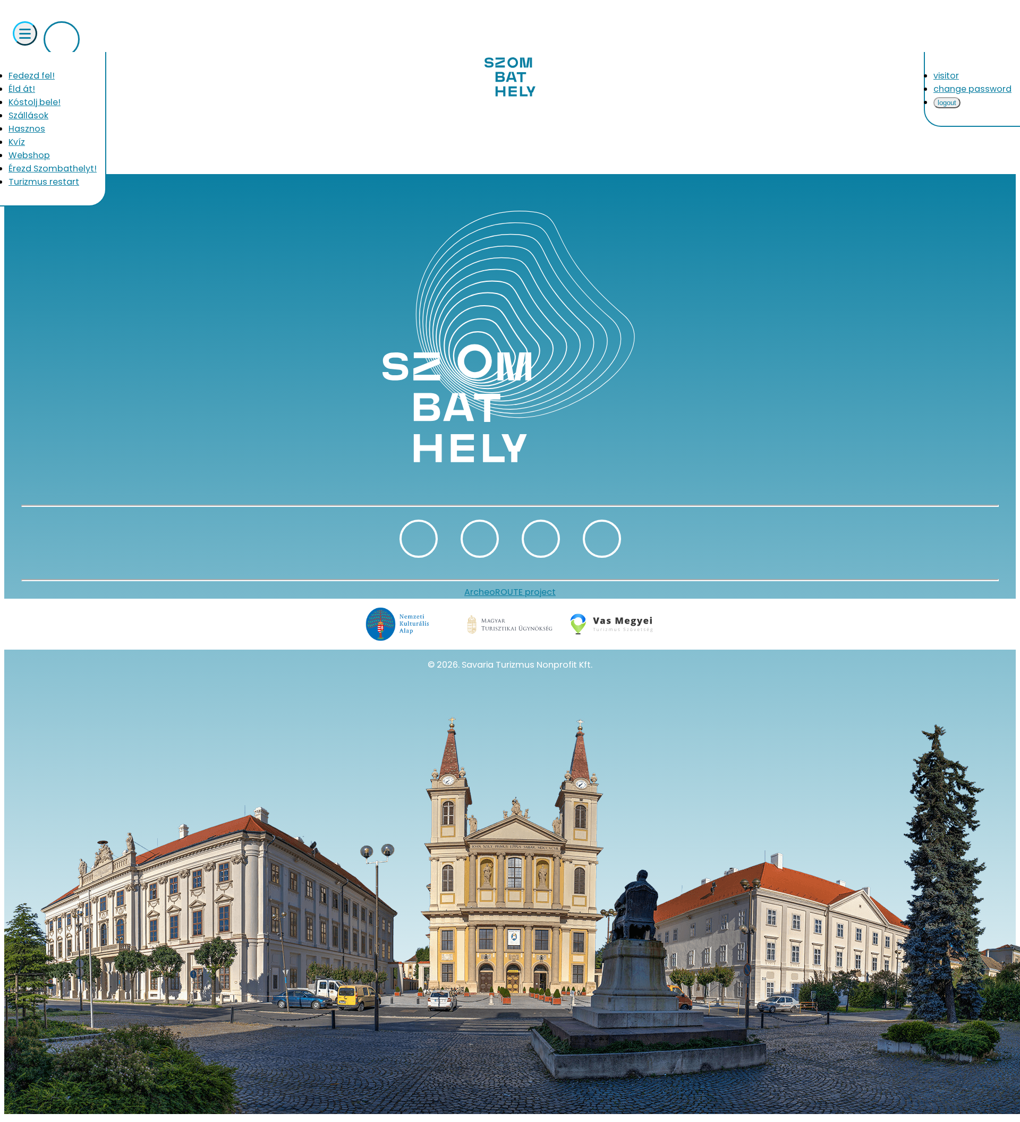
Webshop (29, 155)
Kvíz (16, 142)
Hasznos (26, 129)
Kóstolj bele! (34, 102)
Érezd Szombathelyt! (52, 168)
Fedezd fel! (31, 76)
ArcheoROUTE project (510, 592)
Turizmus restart (43, 182)
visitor (946, 76)
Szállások (28, 115)
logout (947, 103)
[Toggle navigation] (25, 33)
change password (972, 89)
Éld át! (21, 89)
